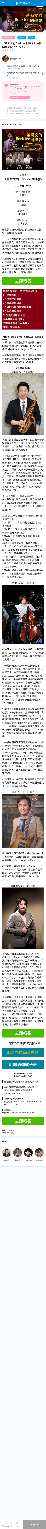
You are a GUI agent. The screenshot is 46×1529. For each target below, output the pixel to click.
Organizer (6, 1526)
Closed (34, 1524)
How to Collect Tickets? (20, 97)
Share (40, 8)
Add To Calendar (13, 68)
